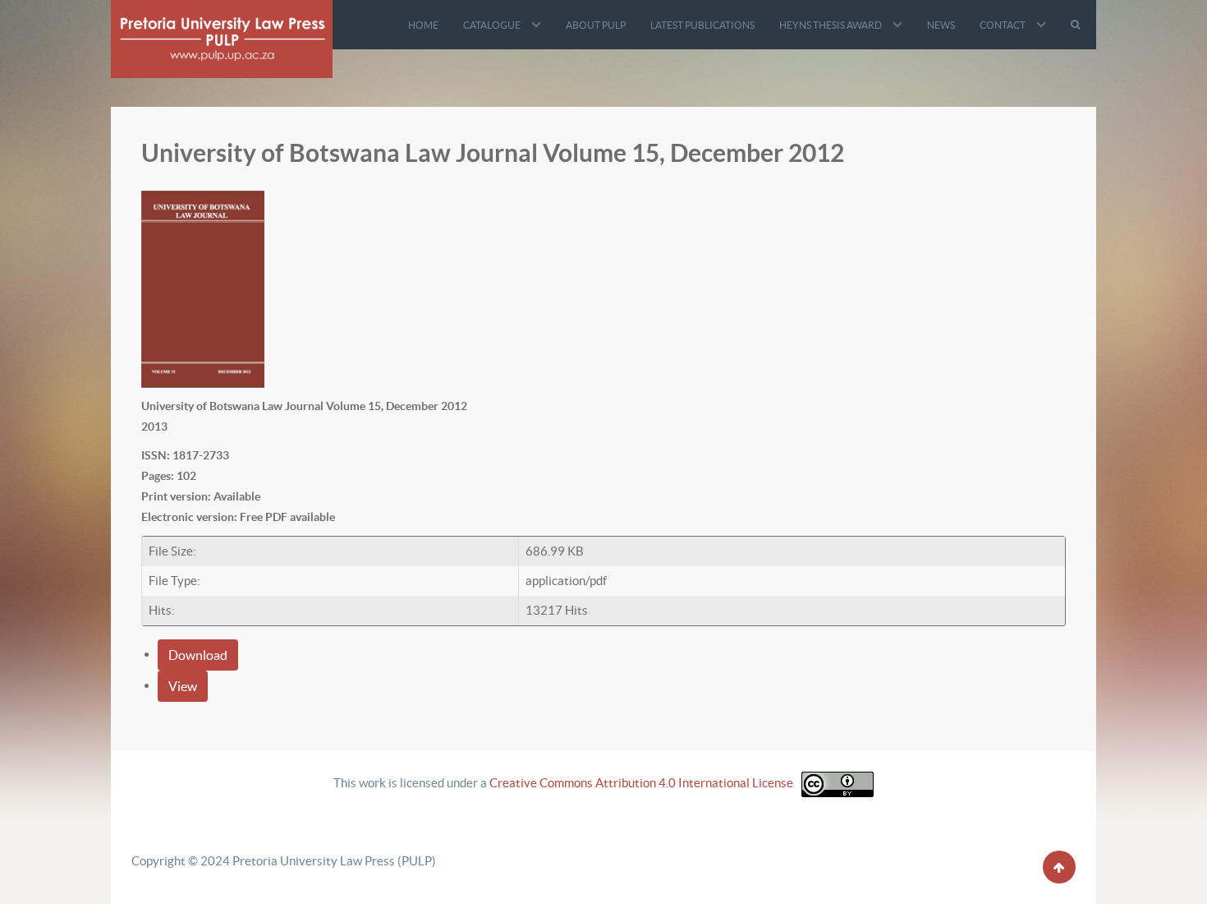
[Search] (1077, 24)
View (182, 686)
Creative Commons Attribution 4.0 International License (641, 783)
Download (197, 655)
